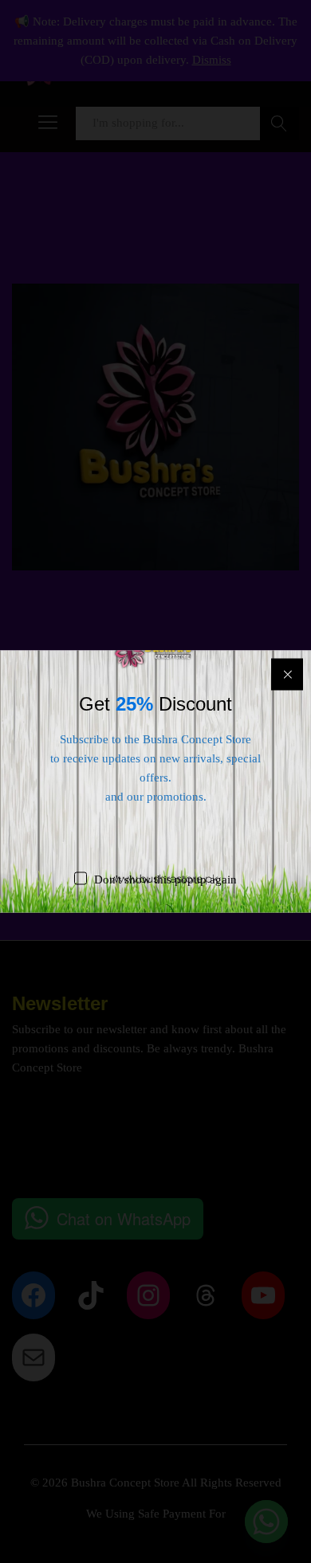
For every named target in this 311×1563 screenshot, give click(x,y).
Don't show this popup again (165, 879)
